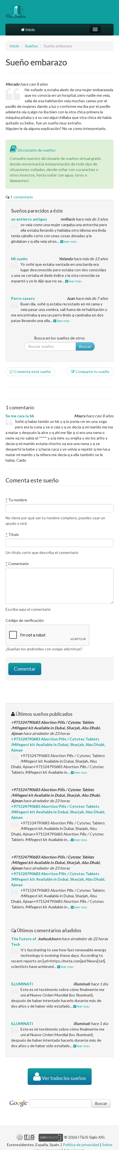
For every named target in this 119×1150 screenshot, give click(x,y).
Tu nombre (16, 499)
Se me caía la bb (20, 415)
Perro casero (23, 298)
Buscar (85, 346)
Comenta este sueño (32, 371)
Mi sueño (19, 258)
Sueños (31, 46)
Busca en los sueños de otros (59, 338)
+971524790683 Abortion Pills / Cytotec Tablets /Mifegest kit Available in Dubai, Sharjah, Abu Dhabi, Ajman (58, 744)
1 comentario (21, 197)
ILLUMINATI (22, 984)
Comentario (17, 563)
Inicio (30, 29)
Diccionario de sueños (36, 150)
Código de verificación (25, 620)
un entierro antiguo (29, 219)
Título (12, 534)
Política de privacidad (81, 1144)
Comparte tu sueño (92, 371)
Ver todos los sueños (63, 1078)
